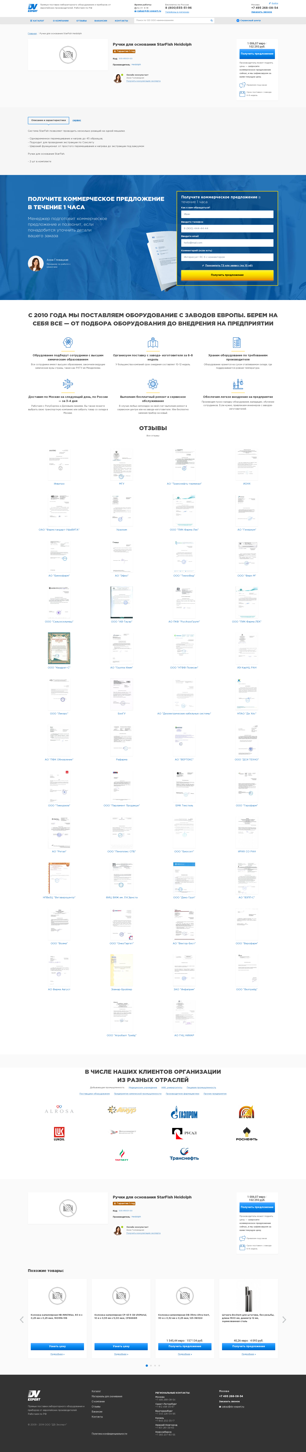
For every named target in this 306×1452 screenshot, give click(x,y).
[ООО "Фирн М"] (247, 556)
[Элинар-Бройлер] (121, 970)
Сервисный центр (250, 20)
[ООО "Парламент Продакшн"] (121, 786)
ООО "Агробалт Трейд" (122, 1035)
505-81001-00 (125, 58)
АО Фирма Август (59, 989)
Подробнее (57, 1354)
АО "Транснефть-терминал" (184, 484)
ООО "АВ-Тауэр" (121, 622)
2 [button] (151, 1366)
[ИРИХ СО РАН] (247, 832)
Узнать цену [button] (57, 1346)
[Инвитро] (59, 464)
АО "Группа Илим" (121, 668)
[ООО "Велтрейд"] (247, 970)
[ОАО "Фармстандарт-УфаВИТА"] (59, 510)
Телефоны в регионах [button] (177, 12)
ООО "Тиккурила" (59, 806)
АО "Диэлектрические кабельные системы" (184, 714)
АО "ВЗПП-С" (247, 898)
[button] (143, 81)
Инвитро (59, 484)
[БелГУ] (121, 694)
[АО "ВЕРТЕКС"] (184, 740)
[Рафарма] (121, 740)
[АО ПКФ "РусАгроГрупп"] (184, 602)
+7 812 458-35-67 (164, 1406)
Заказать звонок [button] (261, 12)
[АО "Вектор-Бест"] (184, 924)
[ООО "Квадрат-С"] (59, 648)
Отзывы (81, 21)
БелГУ (122, 714)
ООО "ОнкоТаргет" (122, 943)
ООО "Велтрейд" (247, 989)
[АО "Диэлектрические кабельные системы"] (184, 694)
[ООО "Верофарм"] (247, 924)
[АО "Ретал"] (59, 832)
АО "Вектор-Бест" (184, 943)
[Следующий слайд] (284, 1319)
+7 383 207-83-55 (165, 1434)
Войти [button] (275, 3)
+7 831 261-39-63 (164, 1427)
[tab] (48, 120)
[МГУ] (121, 464)
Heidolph (136, 65)
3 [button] (155, 1366)
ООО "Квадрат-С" (59, 668)
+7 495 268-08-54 (264, 8)
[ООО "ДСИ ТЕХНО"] (247, 740)
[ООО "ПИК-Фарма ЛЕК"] (247, 602)
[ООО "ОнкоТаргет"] (121, 924)
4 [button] (159, 1366)
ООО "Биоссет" (184, 852)
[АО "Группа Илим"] (121, 648)
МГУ (121, 484)
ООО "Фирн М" (246, 576)
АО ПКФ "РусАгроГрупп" (184, 622)
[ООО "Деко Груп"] (184, 878)
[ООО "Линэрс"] (59, 694)
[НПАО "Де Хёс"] (247, 694)
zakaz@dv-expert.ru (149, 11)
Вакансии (101, 21)
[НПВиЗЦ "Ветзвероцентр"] (59, 878)
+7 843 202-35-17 (165, 1420)
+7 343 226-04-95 (165, 1413)
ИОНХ (247, 484)
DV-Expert (33, 8)
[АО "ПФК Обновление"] (59, 740)
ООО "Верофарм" (247, 943)
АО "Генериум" (246, 530)
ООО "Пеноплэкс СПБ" (121, 852)
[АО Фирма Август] (59, 970)
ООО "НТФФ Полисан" (184, 668)
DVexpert (34, 1395)
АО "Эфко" (122, 576)
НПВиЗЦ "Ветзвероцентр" (59, 898)
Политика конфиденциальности (109, 1434)
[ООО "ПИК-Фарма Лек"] (184, 510)
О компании (61, 21)
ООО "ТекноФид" (184, 576)
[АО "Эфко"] (121, 556)
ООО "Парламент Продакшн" (122, 806)
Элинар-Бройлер (121, 989)
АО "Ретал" (59, 852)
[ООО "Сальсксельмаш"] (59, 602)
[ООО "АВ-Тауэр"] (122, 602)
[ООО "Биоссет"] (184, 832)
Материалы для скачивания (107, 1396)
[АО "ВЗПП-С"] (246, 878)
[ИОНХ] (247, 464)
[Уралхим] (121, 510)
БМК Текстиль (184, 806)
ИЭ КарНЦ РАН (246, 668)
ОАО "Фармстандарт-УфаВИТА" (59, 530)
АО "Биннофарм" (59, 576)
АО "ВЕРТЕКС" (184, 760)
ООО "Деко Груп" (184, 898)
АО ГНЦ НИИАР (184, 1035)
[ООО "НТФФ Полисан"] (184, 648)
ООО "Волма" (59, 943)
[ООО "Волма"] (59, 924)
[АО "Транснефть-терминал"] (184, 464)
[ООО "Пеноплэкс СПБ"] (121, 832)
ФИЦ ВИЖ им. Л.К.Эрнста (122, 898)
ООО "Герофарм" (247, 806)
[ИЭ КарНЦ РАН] (247, 648)
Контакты (121, 21)
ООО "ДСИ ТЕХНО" (247, 760)
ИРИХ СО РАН (247, 852)
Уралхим (121, 530)
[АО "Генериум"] (247, 510)
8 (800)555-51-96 (178, 8)
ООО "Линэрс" (59, 714)
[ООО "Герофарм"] (247, 786)
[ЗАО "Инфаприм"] (184, 970)
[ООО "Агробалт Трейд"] (121, 1016)
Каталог (96, 1391)
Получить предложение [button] (257, 54)
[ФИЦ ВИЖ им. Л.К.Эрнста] (121, 878)
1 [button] (147, 1366)
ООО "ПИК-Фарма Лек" (184, 530)
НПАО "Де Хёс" (246, 714)
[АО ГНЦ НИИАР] (184, 1016)
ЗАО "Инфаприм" (184, 989)
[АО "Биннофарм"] (59, 556)
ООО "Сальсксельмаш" (59, 622)
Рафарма (121, 760)
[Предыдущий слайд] (22, 1319)
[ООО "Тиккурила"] (59, 786)
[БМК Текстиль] (184, 786)
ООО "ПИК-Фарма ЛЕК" (247, 622)
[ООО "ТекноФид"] (184, 556)
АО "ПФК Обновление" (59, 760)
